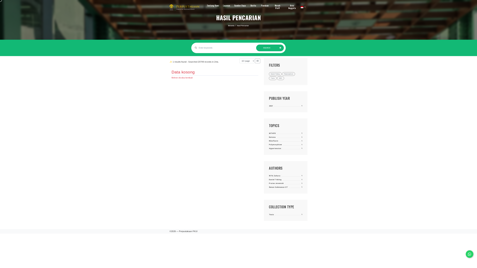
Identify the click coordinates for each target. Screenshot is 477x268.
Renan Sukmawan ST (278, 187)
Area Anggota (292, 7)
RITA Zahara (274, 176)
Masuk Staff (277, 7)
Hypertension (275, 148)
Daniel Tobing (275, 180)
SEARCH (267, 48)
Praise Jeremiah (276, 183)
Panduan (265, 5)
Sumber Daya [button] (240, 5)
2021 (271, 106)
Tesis (271, 215)
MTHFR (272, 133)
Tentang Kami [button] (213, 5)
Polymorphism (275, 145)
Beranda (231, 26)
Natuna (272, 137)
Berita (253, 5)
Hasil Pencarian (243, 26)
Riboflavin (273, 141)
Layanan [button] (226, 5)
